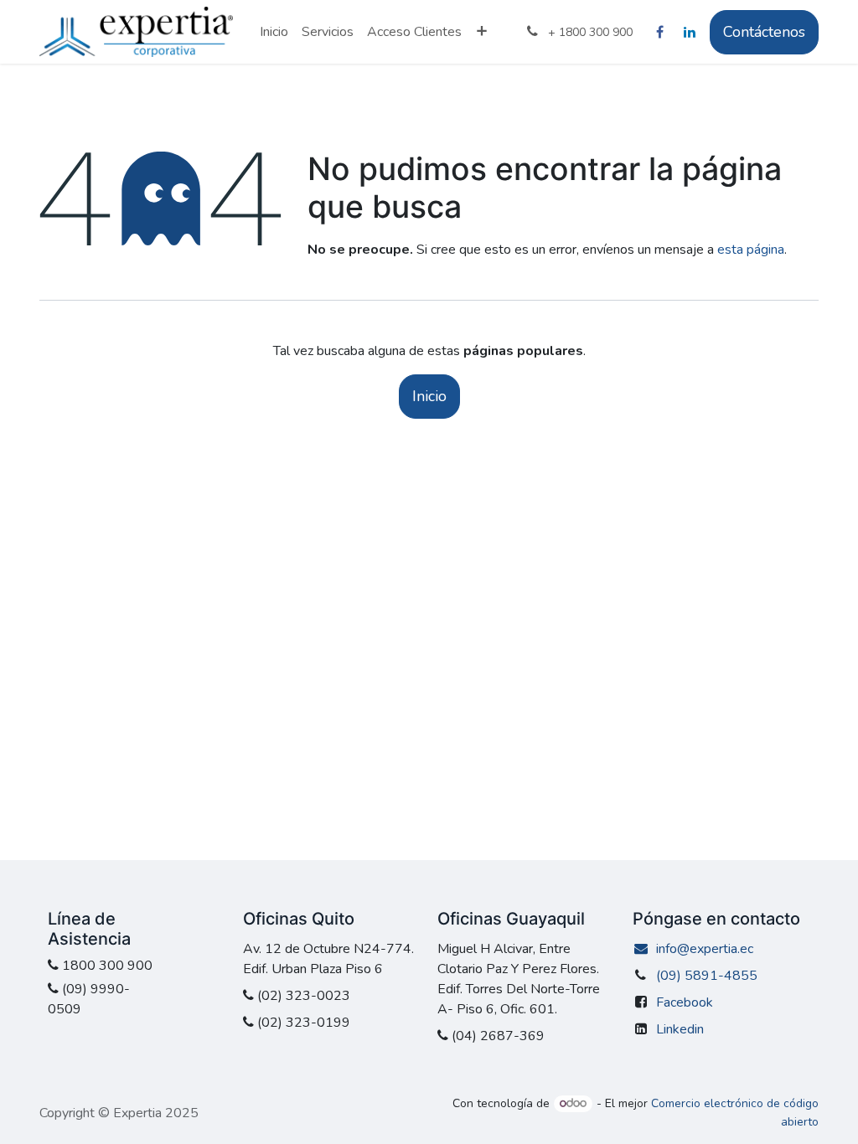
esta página (750, 249)
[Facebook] (659, 31)
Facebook (684, 1002)
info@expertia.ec (704, 949)
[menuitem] (274, 32)
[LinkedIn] (689, 31)
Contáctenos (764, 32)
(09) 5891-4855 (706, 975)
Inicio (429, 396)
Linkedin (680, 1029)
